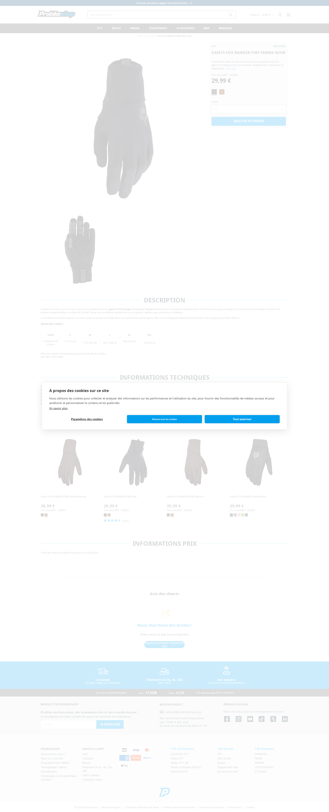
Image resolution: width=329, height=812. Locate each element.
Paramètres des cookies (87, 419)
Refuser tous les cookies (164, 419)
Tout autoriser (242, 419)
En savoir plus (58, 408)
